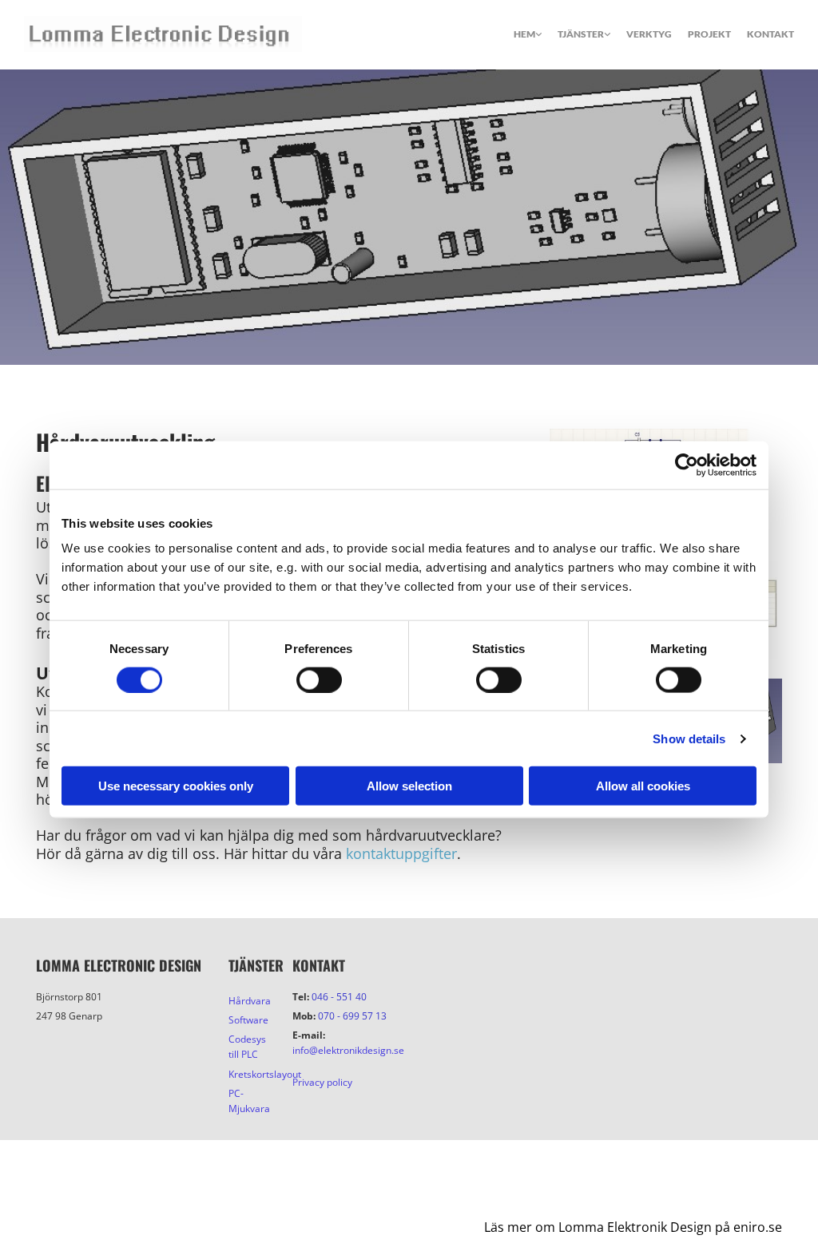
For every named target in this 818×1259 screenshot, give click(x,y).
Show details (689, 738)
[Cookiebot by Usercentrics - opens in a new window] (686, 465)
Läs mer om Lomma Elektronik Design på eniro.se (633, 1227)
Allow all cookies (643, 786)
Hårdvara (249, 1001)
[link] (520, 39)
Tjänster (581, 34)
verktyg (649, 34)
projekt (709, 34)
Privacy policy (322, 1082)
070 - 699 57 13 (352, 1016)
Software (248, 1020)
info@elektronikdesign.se (348, 1050)
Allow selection (409, 786)
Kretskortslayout (264, 1074)
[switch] (319, 679)
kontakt (770, 34)
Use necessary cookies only (175, 786)
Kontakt (318, 965)
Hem (524, 34)
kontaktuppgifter (401, 853)
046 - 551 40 (339, 997)
